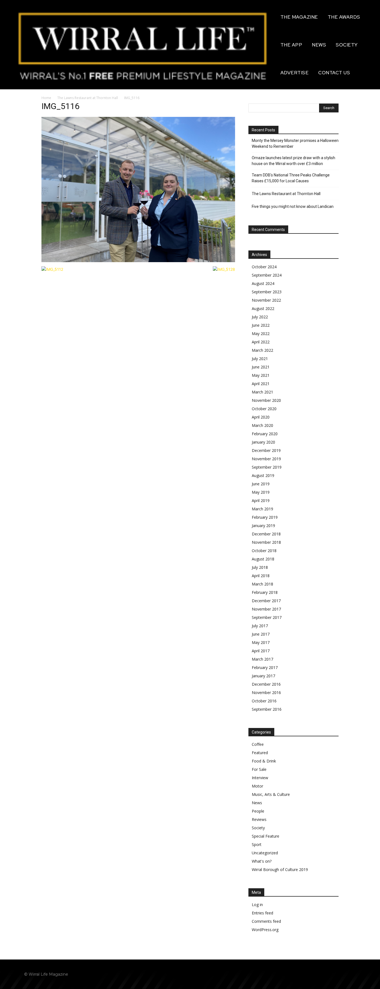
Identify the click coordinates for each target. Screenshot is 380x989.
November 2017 (266, 609)
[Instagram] (338, 974)
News (257, 802)
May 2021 (261, 375)
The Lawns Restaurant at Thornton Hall (87, 97)
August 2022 (263, 308)
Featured (260, 752)
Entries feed (262, 913)
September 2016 (267, 709)
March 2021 (262, 392)
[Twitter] (351, 974)
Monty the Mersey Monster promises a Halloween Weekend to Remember (295, 143)
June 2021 (261, 367)
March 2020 (262, 425)
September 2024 (267, 275)
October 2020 (264, 408)
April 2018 (261, 575)
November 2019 (266, 458)
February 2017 (265, 667)
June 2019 (261, 483)
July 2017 (260, 625)
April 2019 (261, 500)
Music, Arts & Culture (271, 794)
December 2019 (266, 450)
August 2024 (263, 283)
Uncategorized (265, 852)
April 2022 (261, 342)
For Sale (259, 769)
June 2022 (261, 325)
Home (46, 97)
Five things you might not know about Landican (293, 206)
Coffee (258, 744)
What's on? (262, 861)
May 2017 (261, 642)
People (258, 811)
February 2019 (265, 517)
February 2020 (265, 433)
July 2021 (260, 358)
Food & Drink (264, 761)
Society (258, 827)
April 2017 (261, 650)
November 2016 (266, 692)
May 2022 (261, 333)
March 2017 (262, 659)
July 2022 (260, 316)
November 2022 (266, 300)
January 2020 (263, 442)
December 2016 (266, 684)
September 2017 (267, 617)
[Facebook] (326, 974)
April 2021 (261, 383)
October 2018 (264, 550)
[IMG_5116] (138, 260)
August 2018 (263, 559)
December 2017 (266, 600)
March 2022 (262, 350)
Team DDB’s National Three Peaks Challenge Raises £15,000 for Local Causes (291, 178)
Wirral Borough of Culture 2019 (280, 869)
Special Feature (265, 836)
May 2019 (261, 492)
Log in (257, 904)
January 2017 (263, 675)
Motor (257, 786)
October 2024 (264, 266)
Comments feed (266, 921)
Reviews (259, 819)
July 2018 (260, 567)
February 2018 (265, 592)
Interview (260, 777)
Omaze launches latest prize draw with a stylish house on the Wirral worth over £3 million (293, 161)
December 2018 (266, 534)
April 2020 (261, 417)
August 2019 (263, 475)
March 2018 (262, 584)
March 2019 (262, 508)
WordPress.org (265, 929)
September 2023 (267, 291)
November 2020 (266, 400)
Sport (256, 844)
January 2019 (263, 525)
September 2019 (267, 467)
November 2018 (266, 542)
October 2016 (264, 700)
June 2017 (261, 634)
